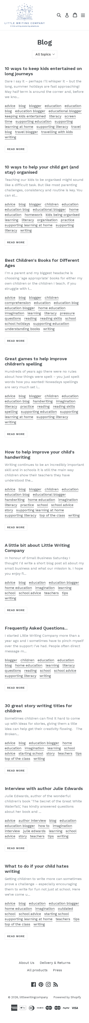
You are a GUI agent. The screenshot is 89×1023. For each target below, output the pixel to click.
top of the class (52, 515)
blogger (35, 106)
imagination (14, 313)
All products (37, 970)
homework (33, 215)
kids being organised (63, 215)
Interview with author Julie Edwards (44, 788)
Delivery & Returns (55, 963)
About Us (26, 963)
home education (51, 308)
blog (22, 106)
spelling (11, 412)
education (53, 106)
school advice (62, 505)
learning (11, 220)
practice (67, 220)
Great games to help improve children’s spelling (36, 361)
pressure (67, 313)
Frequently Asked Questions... (36, 628)
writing (10, 137)
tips (65, 593)
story (9, 510)
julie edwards (34, 831)
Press (57, 970)
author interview (32, 820)
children (52, 204)
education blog (17, 209)
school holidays (17, 324)
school (70, 318)
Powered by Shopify (67, 997)
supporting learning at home (28, 225)
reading (30, 318)
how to (43, 826)
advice (10, 106)
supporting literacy (52, 127)
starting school (31, 753)
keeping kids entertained (25, 116)
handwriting (43, 401)
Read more (16, 149)
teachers (51, 593)
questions (13, 318)
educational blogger (65, 111)
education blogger (30, 111)
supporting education (33, 121)
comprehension (18, 303)
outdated (65, 908)
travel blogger (26, 132)
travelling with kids (57, 132)
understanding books (22, 329)
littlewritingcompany (34, 997)
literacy (55, 116)
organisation (47, 220)
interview (12, 831)
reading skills (51, 318)
